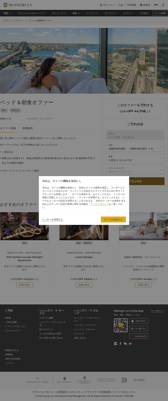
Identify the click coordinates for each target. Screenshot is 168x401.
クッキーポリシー (99, 204)
